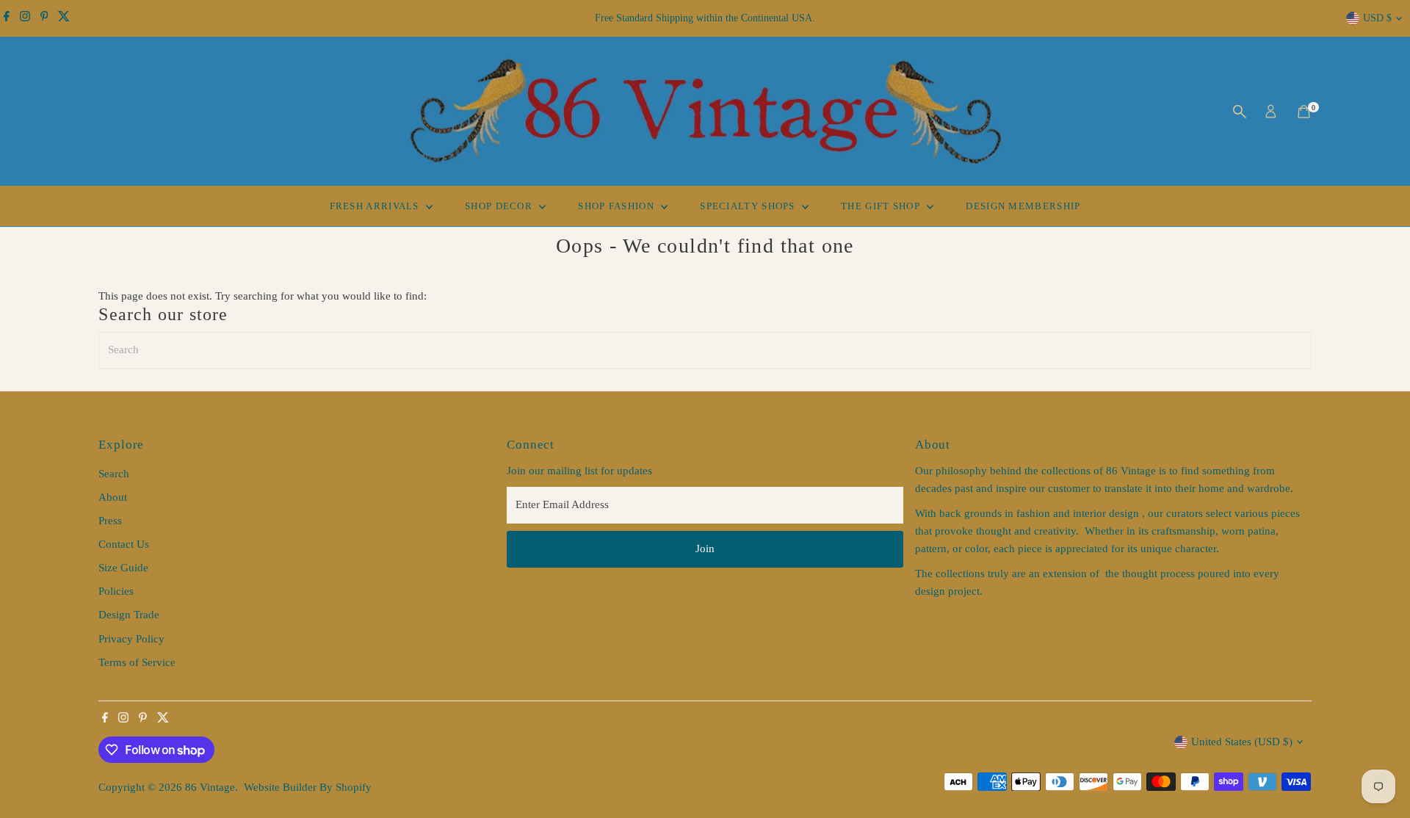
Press (110, 520)
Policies (116, 591)
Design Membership (1023, 205)
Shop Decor (500, 205)
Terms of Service (137, 662)
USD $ (1377, 17)
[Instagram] (25, 18)
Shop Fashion (617, 205)
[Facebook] (6, 18)
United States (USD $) (1241, 742)
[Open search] (1239, 111)
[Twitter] (63, 18)
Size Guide (123, 567)
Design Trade (128, 614)
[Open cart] (1304, 111)
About (112, 497)
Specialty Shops (749, 205)
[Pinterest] (44, 18)
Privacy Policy (131, 639)
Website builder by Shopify (308, 787)
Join (705, 548)
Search (113, 473)
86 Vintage (210, 787)
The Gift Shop (882, 205)
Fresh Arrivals (376, 205)
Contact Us (123, 544)
